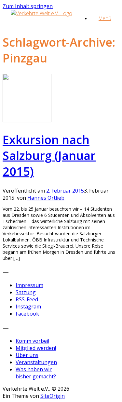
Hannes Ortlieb (45, 197)
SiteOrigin (52, 395)
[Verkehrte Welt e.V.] (41, 13)
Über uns (27, 355)
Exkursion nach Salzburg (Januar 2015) (49, 155)
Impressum (29, 285)
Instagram (28, 306)
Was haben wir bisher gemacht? (36, 373)
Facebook (27, 313)
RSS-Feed (27, 299)
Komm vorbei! (32, 340)
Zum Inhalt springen (28, 6)
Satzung (26, 292)
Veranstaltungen (36, 362)
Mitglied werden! (36, 348)
